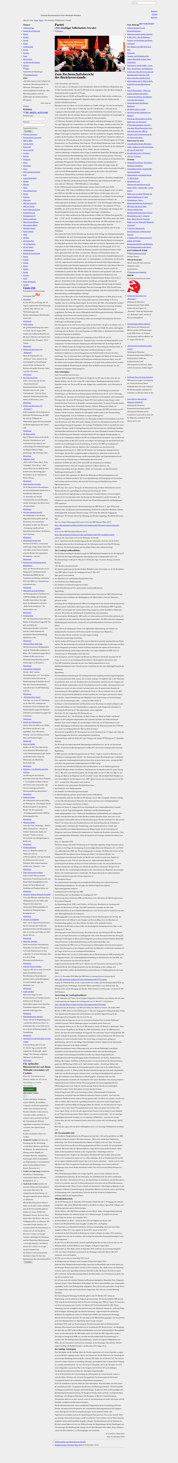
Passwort (26, 122)
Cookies (26, 153)
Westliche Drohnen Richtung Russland (37, 894)
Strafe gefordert (28, 992)
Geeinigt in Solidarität (31, 919)
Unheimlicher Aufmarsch (32, 669)
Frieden (26, 37)
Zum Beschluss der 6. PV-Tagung (138, 153)
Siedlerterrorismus (29, 847)
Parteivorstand (28, 231)
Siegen (25, 194)
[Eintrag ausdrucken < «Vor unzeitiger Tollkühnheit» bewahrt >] (59, 31)
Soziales (26, 53)
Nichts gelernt (28, 324)
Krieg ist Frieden (29, 744)
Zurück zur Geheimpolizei (32, 722)
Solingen (26, 197)
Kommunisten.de (29, 213)
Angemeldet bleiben (30, 128)
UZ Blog (26, 238)
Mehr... (36, 1086)
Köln (25, 175)
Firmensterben (28, 616)
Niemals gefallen (29, 822)
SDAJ (25, 235)
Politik (25, 50)
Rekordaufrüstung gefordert (33, 1017)
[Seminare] (136, 253)
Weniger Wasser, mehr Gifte (32, 644)
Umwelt (26, 65)
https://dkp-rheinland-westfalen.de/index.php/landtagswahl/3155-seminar (81, 979)
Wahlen (26, 269)
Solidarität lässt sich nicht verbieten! (140, 377)
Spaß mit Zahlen (29, 797)
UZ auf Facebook (29, 244)
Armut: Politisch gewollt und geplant (140, 147)
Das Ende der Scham (30, 378)
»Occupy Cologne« (134, 156)
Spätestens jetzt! (29, 459)
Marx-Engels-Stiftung (31, 222)
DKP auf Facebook (29, 203)
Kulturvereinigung (29, 219)
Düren (25, 163)
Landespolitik (28, 47)
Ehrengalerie (27, 59)
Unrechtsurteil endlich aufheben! (138, 324)
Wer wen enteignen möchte (32, 512)
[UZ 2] (26, 106)
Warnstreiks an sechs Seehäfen (33, 591)
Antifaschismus (28, 28)
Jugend (25, 40)
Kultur (25, 44)
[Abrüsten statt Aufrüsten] (136, 272)
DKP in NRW (27, 141)
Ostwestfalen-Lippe (30, 191)
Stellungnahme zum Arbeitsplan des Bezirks (70, 1442)
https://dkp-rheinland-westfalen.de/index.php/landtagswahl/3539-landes (80, 1004)
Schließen (28, 1262)
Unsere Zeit (29, 287)
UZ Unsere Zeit (28, 241)
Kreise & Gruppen (29, 282)
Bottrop (26, 156)
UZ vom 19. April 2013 (135, 150)
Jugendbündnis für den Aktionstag (139, 144)
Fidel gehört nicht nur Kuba (33, 872)
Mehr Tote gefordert (30, 941)
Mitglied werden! (29, 228)
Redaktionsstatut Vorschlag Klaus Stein (68, 1445)
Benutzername (28, 116)
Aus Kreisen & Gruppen (31, 62)
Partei (41, 20)
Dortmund (26, 159)
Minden (26, 181)
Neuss (25, 188)
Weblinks (154, 17)
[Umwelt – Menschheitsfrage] (140, 137)
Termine (154, 14)
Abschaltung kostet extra (32, 540)
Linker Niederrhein (30, 178)
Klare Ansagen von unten (32, 484)
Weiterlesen (27, 321)
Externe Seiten (28, 144)
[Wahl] (26, 69)
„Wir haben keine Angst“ (32, 697)
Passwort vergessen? (30, 134)
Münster (26, 184)
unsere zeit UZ (28, 150)
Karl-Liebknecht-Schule (31, 172)
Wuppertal (26, 200)
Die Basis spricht (29, 434)
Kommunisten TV (29, 216)
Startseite (154, 11)
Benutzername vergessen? (32, 137)
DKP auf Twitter (28, 206)
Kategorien (27, 147)
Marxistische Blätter (30, 225)
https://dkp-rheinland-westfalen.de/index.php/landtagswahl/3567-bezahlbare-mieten (84, 535)
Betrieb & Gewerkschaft (31, 31)
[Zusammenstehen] (30, 75)
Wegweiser (27, 299)
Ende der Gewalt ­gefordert (32, 966)
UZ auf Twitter (28, 247)
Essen (25, 169)
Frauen (25, 34)
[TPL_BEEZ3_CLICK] (35, 112)
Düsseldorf (27, 166)
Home (36, 20)
